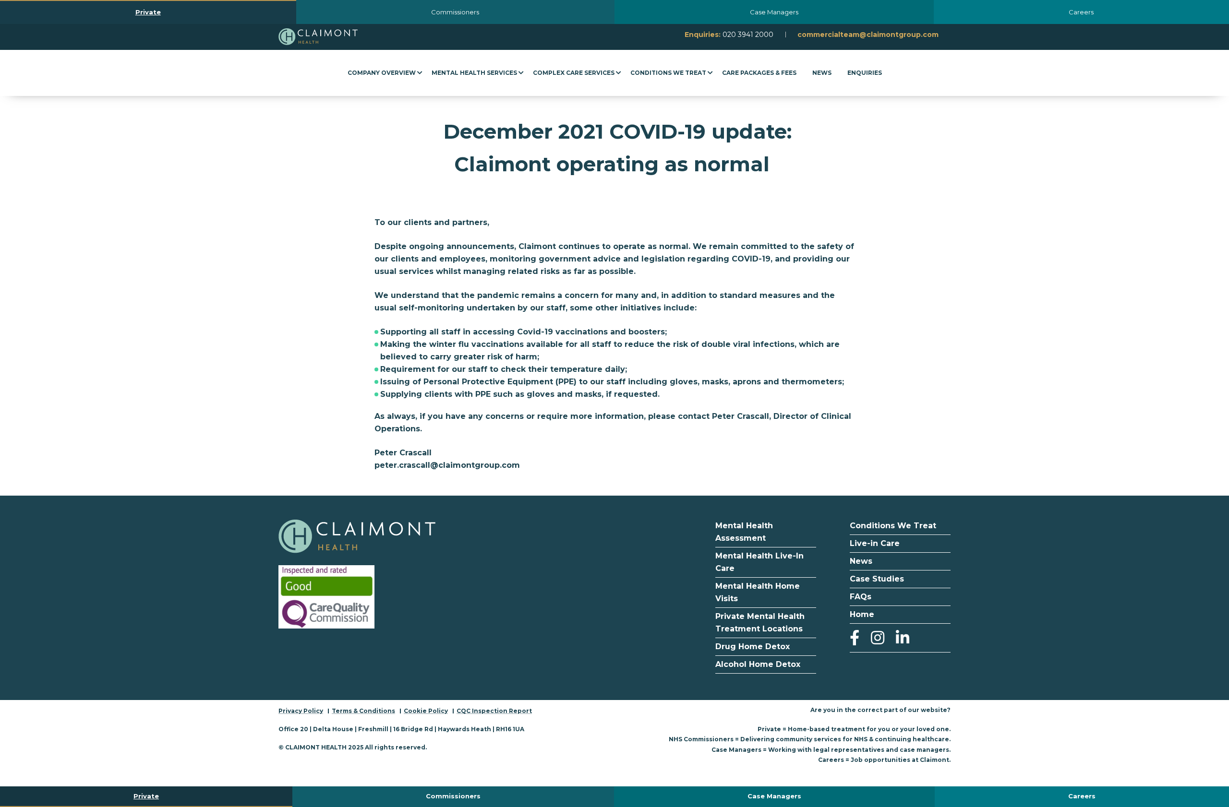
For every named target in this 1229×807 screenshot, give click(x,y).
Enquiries (864, 72)
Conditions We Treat (893, 525)
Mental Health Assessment (744, 532)
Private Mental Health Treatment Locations (760, 622)
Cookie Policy (426, 710)
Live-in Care (876, 543)
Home (862, 614)
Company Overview (382, 72)
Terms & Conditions (363, 710)
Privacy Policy (300, 710)
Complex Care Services (573, 72)
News (821, 72)
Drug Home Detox (752, 646)
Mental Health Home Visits (757, 592)
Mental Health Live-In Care (759, 562)
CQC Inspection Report (494, 710)
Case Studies (877, 578)
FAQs (860, 596)
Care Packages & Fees (759, 72)
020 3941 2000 (748, 34)
